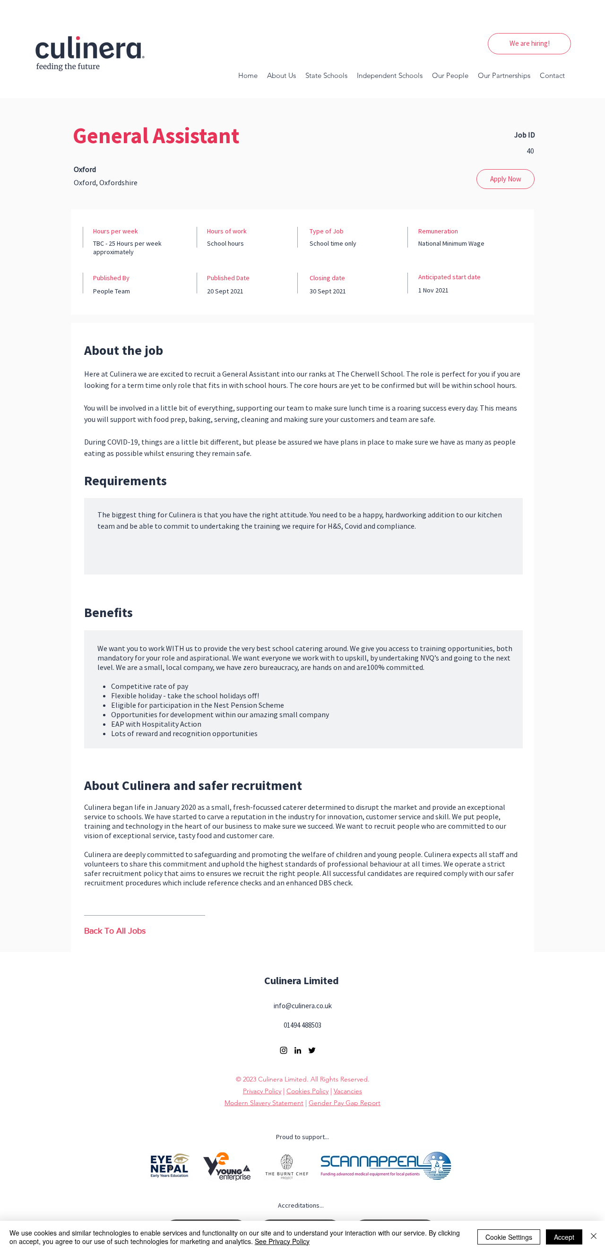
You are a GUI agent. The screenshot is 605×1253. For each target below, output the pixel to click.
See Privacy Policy (282, 1241)
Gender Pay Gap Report (344, 1103)
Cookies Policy (307, 1091)
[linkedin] (297, 1050)
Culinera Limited (301, 980)
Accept (564, 1237)
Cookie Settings (508, 1237)
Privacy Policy (262, 1091)
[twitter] (312, 1050)
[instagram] (283, 1050)
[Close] (593, 1236)
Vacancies (348, 1091)
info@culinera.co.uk (303, 1005)
